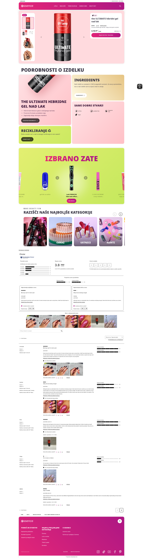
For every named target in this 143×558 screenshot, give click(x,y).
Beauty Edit (92, 6)
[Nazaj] (57, 178)
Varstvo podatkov (75, 551)
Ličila (55, 6)
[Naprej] (85, 178)
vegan (95, 15)
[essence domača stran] (27, 6)
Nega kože (62, 6)
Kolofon (65, 551)
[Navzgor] (120, 521)
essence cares (83, 6)
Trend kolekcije (72, 6)
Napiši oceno (103, 25)
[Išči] (120, 6)
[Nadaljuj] (120, 214)
